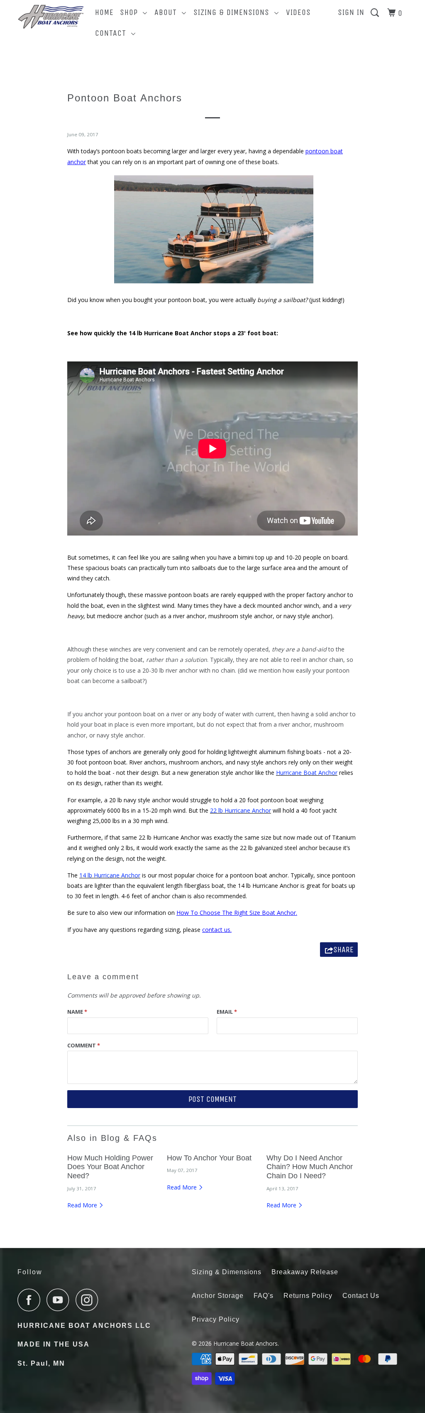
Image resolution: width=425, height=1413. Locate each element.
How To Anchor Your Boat (209, 1158)
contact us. (217, 930)
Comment (83, 1045)
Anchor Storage (218, 1295)
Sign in (351, 12)
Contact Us (360, 1295)
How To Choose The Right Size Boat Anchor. (236, 913)
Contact (113, 33)
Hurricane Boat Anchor (306, 773)
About (168, 12)
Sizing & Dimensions (233, 12)
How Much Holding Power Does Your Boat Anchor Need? (110, 1167)
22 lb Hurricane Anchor (240, 810)
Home (104, 12)
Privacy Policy (215, 1319)
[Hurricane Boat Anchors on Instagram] (89, 1299)
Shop (131, 12)
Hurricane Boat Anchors (245, 1343)
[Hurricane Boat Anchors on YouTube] (60, 1299)
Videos (298, 12)
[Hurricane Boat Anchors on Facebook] (31, 1299)
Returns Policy (307, 1295)
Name (77, 1011)
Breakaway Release (304, 1271)
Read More (83, 1205)
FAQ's (264, 1295)
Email (227, 1011)
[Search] (376, 13)
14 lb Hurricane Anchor (109, 875)
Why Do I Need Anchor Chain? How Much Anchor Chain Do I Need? (309, 1167)
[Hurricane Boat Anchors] (50, 19)
